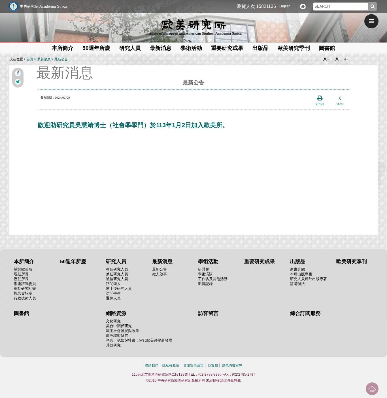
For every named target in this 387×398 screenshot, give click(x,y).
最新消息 (44, 59)
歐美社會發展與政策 (122, 331)
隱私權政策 (170, 365)
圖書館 (327, 48)
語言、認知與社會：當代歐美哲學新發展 (139, 340)
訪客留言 (208, 313)
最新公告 (61, 59)
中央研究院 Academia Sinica (43, 6)
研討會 (203, 269)
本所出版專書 (301, 274)
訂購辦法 (297, 284)
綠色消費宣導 (232, 365)
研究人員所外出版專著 (308, 279)
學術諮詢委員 (25, 284)
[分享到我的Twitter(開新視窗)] (18, 82)
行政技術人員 (25, 298)
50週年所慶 (96, 48)
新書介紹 (297, 269)
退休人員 (113, 298)
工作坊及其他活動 (212, 279)
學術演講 (205, 274)
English (284, 6)
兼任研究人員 (117, 274)
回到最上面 (372, 388)
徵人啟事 (159, 274)
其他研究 (113, 345)
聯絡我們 (151, 365)
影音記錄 (205, 284)
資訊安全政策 (193, 365)
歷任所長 (21, 279)
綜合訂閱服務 (305, 313)
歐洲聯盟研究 (117, 335)
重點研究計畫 (25, 288)
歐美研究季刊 (294, 48)
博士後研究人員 (119, 288)
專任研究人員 (117, 269)
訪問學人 (113, 284)
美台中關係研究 (119, 326)
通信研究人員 (117, 279)
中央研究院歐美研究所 (193, 27)
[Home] (303, 6)
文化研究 (113, 321)
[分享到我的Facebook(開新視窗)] (18, 73)
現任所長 (21, 274)
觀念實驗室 (23, 293)
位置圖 (213, 365)
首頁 (30, 59)
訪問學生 (113, 293)
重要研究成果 (227, 48)
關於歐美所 (23, 269)
